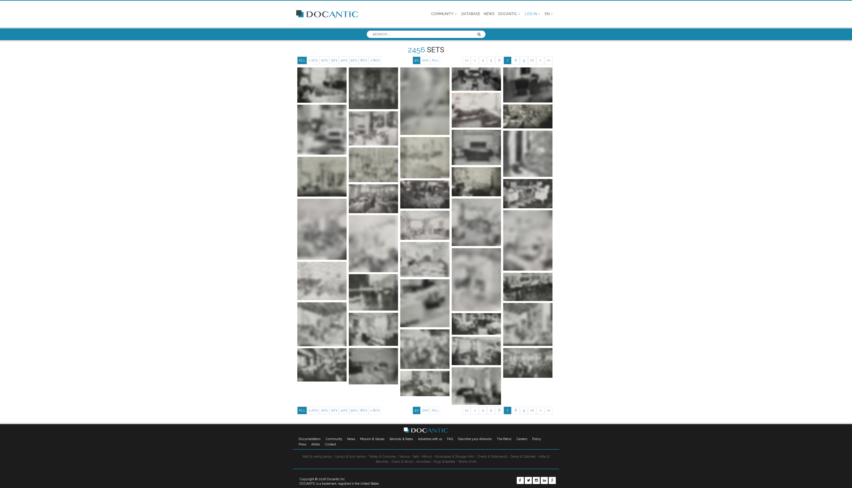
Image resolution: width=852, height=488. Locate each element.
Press (302, 444)
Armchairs (423, 461)
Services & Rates (401, 439)
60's (363, 60)
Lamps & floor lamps (350, 456)
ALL (435, 60)
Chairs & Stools (402, 461)
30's (334, 60)
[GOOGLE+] (552, 480)
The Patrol (504, 439)
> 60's (375, 60)
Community (333, 439)
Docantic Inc (336, 479)
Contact (330, 444)
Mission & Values (372, 439)
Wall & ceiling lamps (317, 456)
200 (425, 60)
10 (532, 60)
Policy (536, 439)
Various (404, 456)
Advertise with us (430, 439)
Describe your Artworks (475, 439)
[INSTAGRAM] (536, 480)
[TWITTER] (528, 480)
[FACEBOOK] (520, 480)
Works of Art (467, 461)
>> (548, 60)
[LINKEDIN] (544, 480)
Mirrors (427, 456)
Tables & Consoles (382, 456)
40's (344, 60)
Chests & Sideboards (492, 456)
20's (324, 60)
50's (354, 60)
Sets (416, 456)
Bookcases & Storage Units (454, 456)
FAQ (450, 439)
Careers (521, 439)
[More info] (322, 85)
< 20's (313, 60)
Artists (315, 444)
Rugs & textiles (444, 461)
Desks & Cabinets (523, 456)
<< (466, 60)
